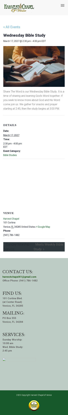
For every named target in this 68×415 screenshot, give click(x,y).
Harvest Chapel (11, 218)
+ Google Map (43, 227)
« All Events (11, 27)
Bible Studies (10, 155)
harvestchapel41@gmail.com (19, 276)
